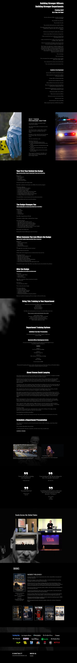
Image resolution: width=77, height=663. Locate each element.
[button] (62, 455)
